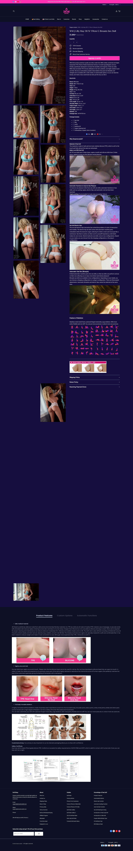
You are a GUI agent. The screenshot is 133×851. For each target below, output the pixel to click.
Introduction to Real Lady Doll (101, 812)
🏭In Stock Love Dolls (48, 19)
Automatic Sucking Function (100, 804)
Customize (66, 19)
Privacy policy (43, 806)
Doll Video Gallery (71, 809)
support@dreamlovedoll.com (20, 804)
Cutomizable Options (99, 798)
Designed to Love (44, 824)
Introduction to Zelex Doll (100, 815)
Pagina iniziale (73, 27)
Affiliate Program (44, 815)
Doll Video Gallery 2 (71, 812)
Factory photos (70, 798)
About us (42, 795)
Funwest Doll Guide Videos (73, 821)
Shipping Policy (43, 801)
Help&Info (87, 19)
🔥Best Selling (36, 19)
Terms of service (43, 809)
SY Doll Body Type (98, 821)
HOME (27, 19)
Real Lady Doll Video (71, 818)
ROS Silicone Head (98, 824)
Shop (80, 19)
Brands (74, 19)
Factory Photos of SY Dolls (73, 806)
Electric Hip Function (99, 801)
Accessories (96, 19)
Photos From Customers (73, 801)
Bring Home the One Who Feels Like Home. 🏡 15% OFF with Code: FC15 (66, 1)
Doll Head (69, 795)
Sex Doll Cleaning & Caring (100, 809)
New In (59, 19)
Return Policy (43, 804)
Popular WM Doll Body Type (100, 818)
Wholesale (42, 818)
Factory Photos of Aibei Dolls (74, 804)
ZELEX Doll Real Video (72, 815)
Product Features (98, 795)
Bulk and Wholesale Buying (46, 812)
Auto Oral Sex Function (99, 806)
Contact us (105, 19)
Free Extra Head (43, 821)
